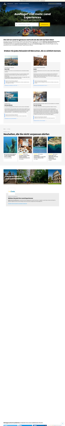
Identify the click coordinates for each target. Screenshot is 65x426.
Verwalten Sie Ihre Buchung (24, 3)
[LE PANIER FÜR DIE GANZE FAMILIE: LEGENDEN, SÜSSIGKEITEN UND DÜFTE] (25, 149)
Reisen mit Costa (10, 3)
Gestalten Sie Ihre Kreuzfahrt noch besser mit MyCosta (17, 203)
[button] (62, 423)
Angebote (16, 3)
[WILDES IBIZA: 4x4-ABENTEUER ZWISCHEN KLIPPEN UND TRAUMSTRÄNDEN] (55, 149)
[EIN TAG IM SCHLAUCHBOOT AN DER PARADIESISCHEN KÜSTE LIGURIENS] (10, 149)
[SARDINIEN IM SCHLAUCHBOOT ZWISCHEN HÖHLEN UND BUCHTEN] (40, 149)
